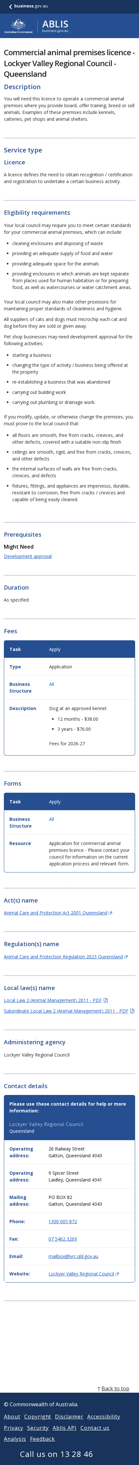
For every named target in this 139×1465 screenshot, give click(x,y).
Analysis (15, 1438)
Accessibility (103, 1416)
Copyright (37, 1416)
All (51, 684)
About (12, 1416)
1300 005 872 (62, 1221)
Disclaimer (69, 1416)
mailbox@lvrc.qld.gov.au (73, 1256)
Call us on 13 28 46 (56, 1454)
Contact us (95, 1427)
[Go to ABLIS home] (36, 26)
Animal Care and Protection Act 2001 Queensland (58, 913)
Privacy (13, 1427)
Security (38, 1427)
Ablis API (65, 1427)
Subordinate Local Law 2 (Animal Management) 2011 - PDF (69, 1011)
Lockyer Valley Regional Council (83, 1274)
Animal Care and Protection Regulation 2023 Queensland (66, 957)
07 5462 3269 (62, 1239)
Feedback (42, 1438)
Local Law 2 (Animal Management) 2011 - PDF (56, 1000)
